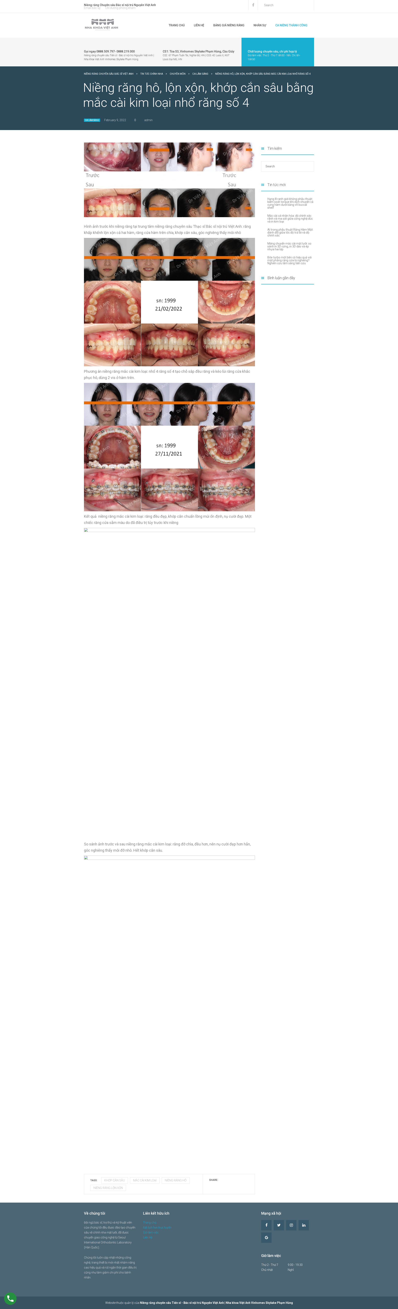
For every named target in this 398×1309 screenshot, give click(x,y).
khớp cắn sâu (114, 1180)
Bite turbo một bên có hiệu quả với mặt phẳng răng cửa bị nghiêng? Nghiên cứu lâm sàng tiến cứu (289, 260)
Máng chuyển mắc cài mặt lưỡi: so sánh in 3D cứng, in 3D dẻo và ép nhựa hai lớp (289, 246)
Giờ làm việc (151, 1232)
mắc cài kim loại (145, 1180)
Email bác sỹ (92, 8)
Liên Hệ (199, 25)
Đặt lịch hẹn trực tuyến (157, 1227)
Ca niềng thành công (291, 25)
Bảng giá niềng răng (228, 25)
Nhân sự (260, 25)
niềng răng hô (176, 1180)
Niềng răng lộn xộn (108, 1188)
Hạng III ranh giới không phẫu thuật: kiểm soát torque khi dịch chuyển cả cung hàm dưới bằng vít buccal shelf (290, 203)
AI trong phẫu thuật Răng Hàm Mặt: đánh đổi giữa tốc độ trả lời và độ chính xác (290, 232)
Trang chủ (177, 25)
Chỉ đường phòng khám (120, 8)
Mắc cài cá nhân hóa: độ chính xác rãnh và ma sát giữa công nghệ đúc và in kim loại (290, 218)
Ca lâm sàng (92, 120)
